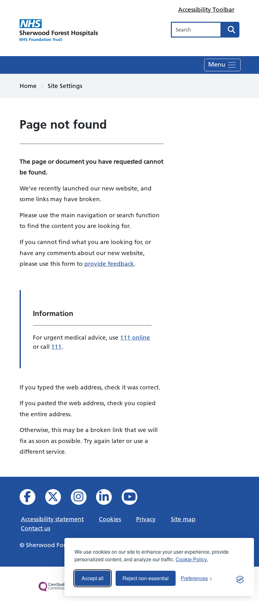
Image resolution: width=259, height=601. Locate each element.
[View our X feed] (57, 498)
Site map (183, 519)
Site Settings (65, 86)
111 (56, 346)
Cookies (110, 519)
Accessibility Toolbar (206, 9)
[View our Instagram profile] (83, 498)
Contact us (35, 528)
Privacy (146, 519)
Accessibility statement (52, 519)
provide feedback (109, 263)
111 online (135, 337)
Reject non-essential (146, 578)
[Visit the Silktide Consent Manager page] (240, 578)
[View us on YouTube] (134, 498)
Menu (217, 64)
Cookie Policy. (192, 559)
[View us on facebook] (32, 498)
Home (28, 86)
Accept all (92, 578)
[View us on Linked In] (108, 498)
